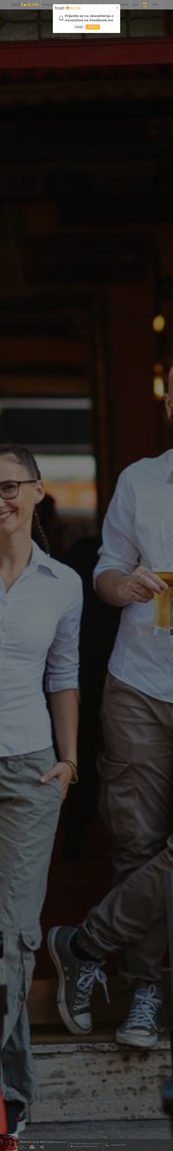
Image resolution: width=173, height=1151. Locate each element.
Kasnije (79, 27)
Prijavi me (93, 27)
